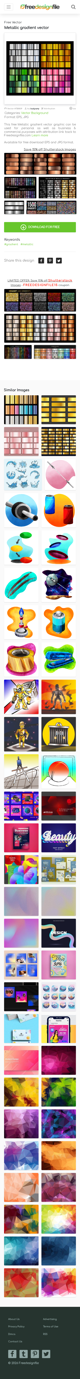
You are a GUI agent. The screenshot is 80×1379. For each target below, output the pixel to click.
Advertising (50, 1319)
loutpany (34, 109)
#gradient (11, 244)
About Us (13, 1319)
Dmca (11, 1334)
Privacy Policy (16, 1326)
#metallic (27, 244)
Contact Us (15, 1341)
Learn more (40, 135)
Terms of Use (50, 1326)
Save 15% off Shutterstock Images (50, 149)
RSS (45, 1334)
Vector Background (34, 113)
